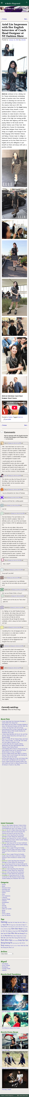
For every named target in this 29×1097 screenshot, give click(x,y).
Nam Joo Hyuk (23, 935)
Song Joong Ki (6, 943)
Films (3, 894)
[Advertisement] (13, 794)
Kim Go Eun (23, 926)
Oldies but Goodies (6, 908)
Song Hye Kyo (23, 940)
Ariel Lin (20, 417)
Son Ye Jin (22, 943)
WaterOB (4, 970)
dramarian (6, 646)
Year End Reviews (6, 915)
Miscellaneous (5, 902)
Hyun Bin (5, 925)
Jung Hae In (13, 926)
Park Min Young (13, 937)
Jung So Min (18, 926)
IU (9, 925)
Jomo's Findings (6, 965)
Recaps (3, 910)
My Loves (4, 907)
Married (7, 936)
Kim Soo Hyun (17, 929)
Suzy (2, 945)
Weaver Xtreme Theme (23, 1095)
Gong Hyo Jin (10, 922)
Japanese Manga (6, 899)
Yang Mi (11, 945)
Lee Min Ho (12, 933)
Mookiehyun (5, 967)
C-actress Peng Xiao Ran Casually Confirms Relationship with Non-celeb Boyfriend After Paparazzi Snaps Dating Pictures (13, 745)
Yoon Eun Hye (24, 945)
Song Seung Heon (15, 943)
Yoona (19, 945)
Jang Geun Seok (14, 924)
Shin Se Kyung (15, 940)
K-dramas (4, 900)
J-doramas (4, 897)
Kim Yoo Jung (6, 931)
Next (26, 19)
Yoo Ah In (15, 945)
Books (3, 886)
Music (3, 904)
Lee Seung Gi (21, 933)
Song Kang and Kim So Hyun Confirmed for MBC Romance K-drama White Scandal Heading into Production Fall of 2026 (14, 731)
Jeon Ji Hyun (22, 924)
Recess (3, 912)
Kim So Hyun (7, 928)
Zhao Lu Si (11, 947)
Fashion (10, 417)
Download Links (6, 889)
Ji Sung (8, 926)
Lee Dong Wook (14, 931)
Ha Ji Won (22, 922)
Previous (4, 19)
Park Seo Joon (22, 937)
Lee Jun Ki (4, 933)
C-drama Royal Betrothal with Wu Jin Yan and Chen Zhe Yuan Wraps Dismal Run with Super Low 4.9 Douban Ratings (14, 736)
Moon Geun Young (14, 935)
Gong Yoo (16, 922)
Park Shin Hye (6, 940)
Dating (4, 922)
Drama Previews (6, 891)
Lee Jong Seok (22, 931)
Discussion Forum (6, 887)
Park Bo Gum (5, 937)
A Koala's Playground (12, 3)
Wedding (7, 945)
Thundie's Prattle (6, 968)
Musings (4, 905)
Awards (4, 884)
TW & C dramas (6, 913)
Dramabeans (5, 963)
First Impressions (6, 896)
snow (5, 475)
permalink (8, 419)
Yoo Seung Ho (4, 947)
